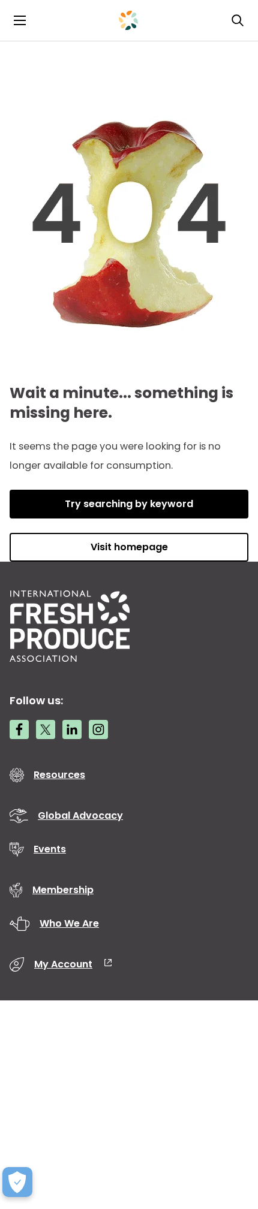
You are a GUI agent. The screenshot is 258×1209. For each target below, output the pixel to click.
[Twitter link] (45, 729)
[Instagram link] (98, 729)
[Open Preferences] (17, 1182)
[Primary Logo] (128, 20)
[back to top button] (228, 1129)
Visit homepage (129, 547)
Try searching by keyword (129, 504)
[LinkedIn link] (72, 729)
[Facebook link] (19, 729)
